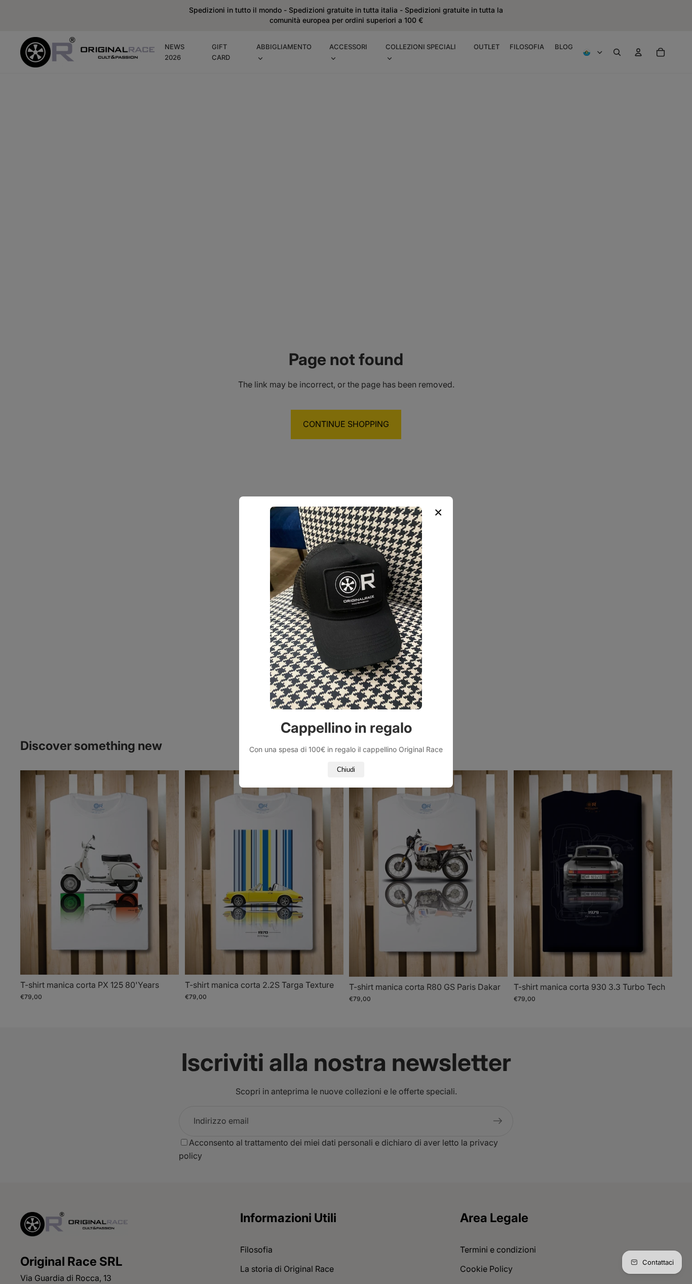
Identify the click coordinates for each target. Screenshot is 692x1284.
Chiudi (346, 769)
